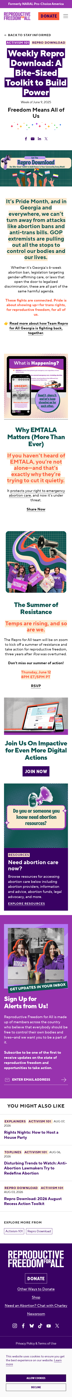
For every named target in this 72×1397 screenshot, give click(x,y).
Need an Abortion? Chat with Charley (36, 1305)
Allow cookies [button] (36, 1378)
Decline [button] (36, 1387)
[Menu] (65, 16)
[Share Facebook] (26, 138)
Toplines (13, 1152)
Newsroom (36, 1314)
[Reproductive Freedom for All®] (17, 16)
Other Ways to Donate (36, 1289)
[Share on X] (57, 1326)
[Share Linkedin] (39, 138)
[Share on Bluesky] (31, 1326)
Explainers (15, 1121)
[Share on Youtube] (48, 1326)
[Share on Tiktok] (40, 1326)
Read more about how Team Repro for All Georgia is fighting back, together (38, 328)
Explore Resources (26, 904)
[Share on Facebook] (23, 1326)
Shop (36, 1297)
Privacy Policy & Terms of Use (36, 1344)
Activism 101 (14, 1231)
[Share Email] (32, 138)
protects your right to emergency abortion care (37, 493)
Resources (19, 855)
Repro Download (21, 1188)
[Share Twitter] (46, 138)
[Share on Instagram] (15, 1326)
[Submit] (64, 1080)
